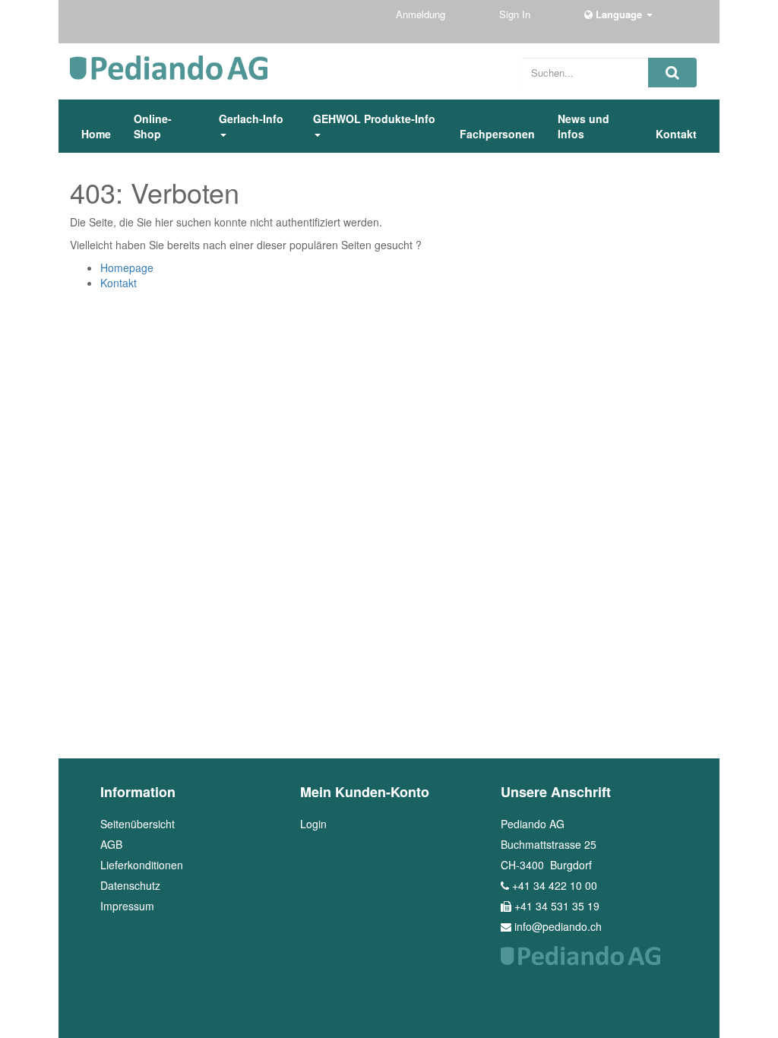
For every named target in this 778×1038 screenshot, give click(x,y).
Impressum (127, 905)
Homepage (126, 267)
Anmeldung (422, 14)
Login (313, 823)
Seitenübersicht (137, 823)
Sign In (516, 14)
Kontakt (118, 282)
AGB (111, 844)
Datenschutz (130, 885)
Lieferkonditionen (141, 864)
